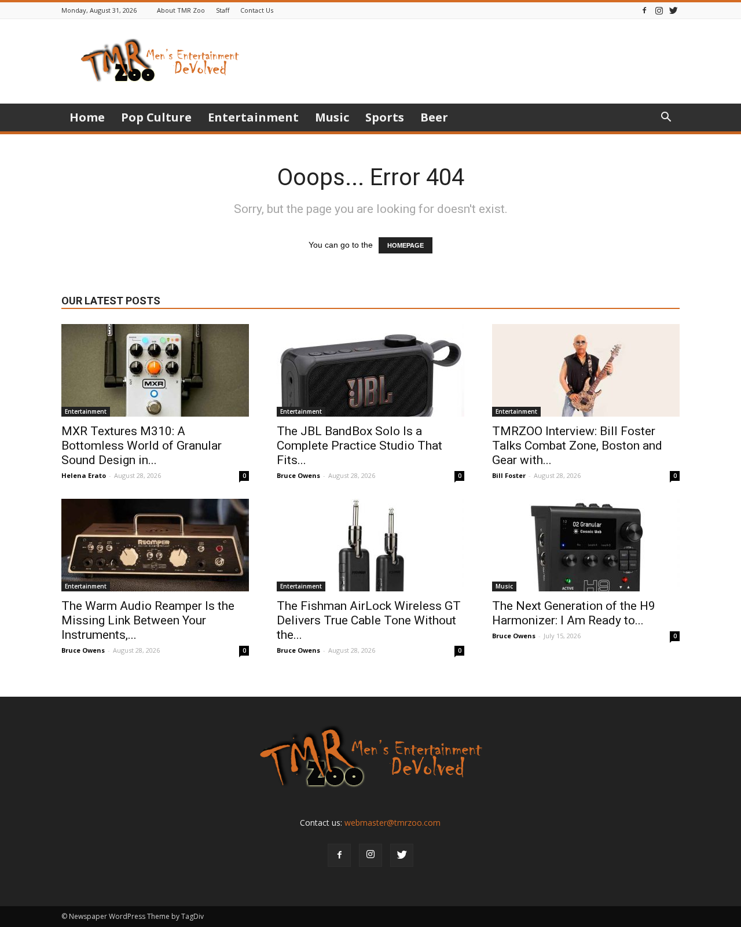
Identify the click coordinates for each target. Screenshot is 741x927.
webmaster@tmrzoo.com (392, 822)
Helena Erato (83, 475)
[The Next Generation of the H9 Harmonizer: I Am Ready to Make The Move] (586, 545)
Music (332, 117)
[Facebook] (644, 10)
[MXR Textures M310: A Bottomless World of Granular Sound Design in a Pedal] (155, 370)
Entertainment (253, 117)
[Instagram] (658, 10)
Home (87, 117)
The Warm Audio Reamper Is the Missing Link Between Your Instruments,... (147, 620)
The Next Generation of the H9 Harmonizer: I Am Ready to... (573, 613)
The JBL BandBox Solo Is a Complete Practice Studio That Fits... (359, 445)
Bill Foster (509, 475)
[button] (666, 118)
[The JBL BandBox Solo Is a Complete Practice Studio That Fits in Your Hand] (370, 370)
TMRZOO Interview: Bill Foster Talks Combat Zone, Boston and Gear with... (577, 445)
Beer (434, 117)
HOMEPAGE (405, 245)
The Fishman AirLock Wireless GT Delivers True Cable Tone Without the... (369, 620)
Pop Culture (156, 117)
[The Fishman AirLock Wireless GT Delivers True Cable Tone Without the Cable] (370, 545)
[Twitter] (673, 10)
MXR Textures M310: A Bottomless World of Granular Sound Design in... (141, 445)
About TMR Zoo (181, 10)
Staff (222, 10)
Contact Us (256, 10)
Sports (384, 117)
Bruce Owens (298, 475)
